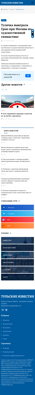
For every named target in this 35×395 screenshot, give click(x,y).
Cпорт (5, 338)
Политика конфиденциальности (13, 355)
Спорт (12, 9)
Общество (6, 320)
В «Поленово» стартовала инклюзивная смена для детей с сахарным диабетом (14, 170)
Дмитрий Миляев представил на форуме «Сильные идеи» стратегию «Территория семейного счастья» (15, 138)
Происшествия (7, 324)
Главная (5, 9)
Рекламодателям (8, 352)
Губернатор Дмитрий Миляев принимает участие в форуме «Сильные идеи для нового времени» (15, 181)
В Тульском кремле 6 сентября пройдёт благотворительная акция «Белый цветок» (15, 160)
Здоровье (6, 335)
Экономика (6, 327)
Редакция (6, 348)
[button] (2, 89)
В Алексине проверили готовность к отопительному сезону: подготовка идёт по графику (16, 192)
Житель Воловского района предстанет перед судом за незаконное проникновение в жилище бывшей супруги (16, 149)
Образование (7, 331)
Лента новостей (11, 131)
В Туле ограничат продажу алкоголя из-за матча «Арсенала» (16, 114)
